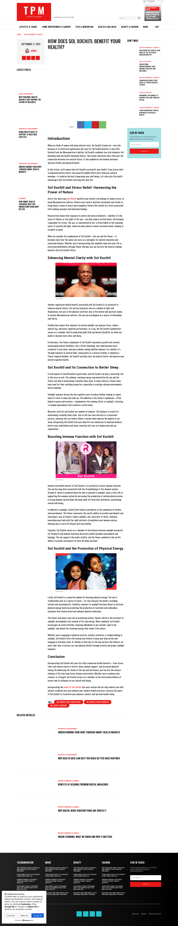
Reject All (24, 916)
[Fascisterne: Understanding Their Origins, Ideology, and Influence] (132, 66)
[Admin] (28, 50)
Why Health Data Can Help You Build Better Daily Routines (89, 758)
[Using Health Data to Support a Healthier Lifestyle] (31, 117)
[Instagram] (29, 58)
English (151, 1)
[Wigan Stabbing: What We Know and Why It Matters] (36, 835)
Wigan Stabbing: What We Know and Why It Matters (85, 836)
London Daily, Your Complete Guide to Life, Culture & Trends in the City (152, 15)
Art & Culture (145, 61)
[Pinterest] (95, 124)
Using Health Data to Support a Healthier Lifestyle (28, 134)
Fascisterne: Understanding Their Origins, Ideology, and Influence (147, 67)
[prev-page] (128, 122)
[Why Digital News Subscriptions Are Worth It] (36, 809)
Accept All (38, 916)
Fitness (22, 198)
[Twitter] (33, 58)
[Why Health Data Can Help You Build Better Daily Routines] (36, 757)
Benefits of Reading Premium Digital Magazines (83, 784)
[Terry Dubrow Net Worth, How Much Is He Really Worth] (132, 111)
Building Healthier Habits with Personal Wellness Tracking (56, 893)
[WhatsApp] (102, 124)
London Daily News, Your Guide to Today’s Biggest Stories (148, 82)
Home (19, 34)
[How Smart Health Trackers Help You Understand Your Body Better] (31, 187)
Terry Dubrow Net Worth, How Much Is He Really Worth (149, 112)
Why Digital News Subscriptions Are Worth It (82, 810)
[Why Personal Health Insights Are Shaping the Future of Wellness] (31, 82)
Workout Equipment (28, 129)
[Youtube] (38, 58)
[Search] (139, 18)
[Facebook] (24, 58)
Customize (11, 916)
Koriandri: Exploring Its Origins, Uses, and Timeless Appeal (149, 97)
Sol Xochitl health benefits (97, 702)
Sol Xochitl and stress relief (68, 702)
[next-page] (132, 122)
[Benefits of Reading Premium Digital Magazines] (36, 783)
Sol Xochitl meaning (58, 705)
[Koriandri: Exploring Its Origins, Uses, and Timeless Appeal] (132, 96)
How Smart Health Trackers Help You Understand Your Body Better (29, 205)
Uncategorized (26, 94)
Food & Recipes (145, 92)
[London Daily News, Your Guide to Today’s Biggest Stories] (132, 81)
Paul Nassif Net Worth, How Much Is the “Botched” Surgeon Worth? (149, 52)
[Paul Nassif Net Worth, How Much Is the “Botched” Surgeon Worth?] (132, 51)
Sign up (144, 151)
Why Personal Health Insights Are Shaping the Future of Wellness (30, 100)
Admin (33, 50)
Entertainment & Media (152, 8)
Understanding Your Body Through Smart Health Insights (30, 169)
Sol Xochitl (72, 198)
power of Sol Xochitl (73, 687)
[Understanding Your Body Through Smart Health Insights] (31, 152)
